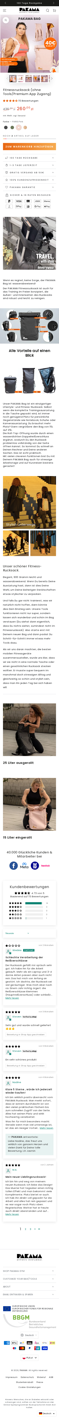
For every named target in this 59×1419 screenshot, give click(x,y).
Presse (40, 1382)
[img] (13, 945)
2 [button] (25, 1229)
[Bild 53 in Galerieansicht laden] (28, 78)
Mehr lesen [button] (12, 998)
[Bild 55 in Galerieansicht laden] (44, 78)
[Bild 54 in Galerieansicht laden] (36, 78)
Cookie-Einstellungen (29, 1387)
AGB (51, 1377)
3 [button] (30, 1229)
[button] (47, 10)
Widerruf (41, 1377)
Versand (21, 116)
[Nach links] (5, 3)
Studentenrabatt (24, 1382)
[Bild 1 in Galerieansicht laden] (12, 78)
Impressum (11, 1377)
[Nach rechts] (53, 3)
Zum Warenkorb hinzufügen (29, 146)
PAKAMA (24, 1370)
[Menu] (4, 10)
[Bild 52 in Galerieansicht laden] (20, 78)
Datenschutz (27, 1377)
